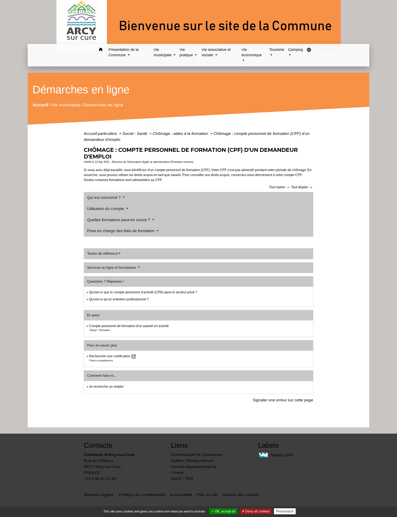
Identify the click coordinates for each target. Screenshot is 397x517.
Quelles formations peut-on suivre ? (119, 220)
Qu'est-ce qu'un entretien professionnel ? (119, 299)
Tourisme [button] (276, 50)
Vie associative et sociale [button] (216, 52)
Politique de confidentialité (142, 494)
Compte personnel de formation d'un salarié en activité (129, 326)
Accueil (40, 104)
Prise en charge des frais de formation (121, 231)
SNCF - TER (182, 478)
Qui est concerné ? (104, 197)
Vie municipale (65, 104)
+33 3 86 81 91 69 (100, 478)
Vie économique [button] (252, 52)
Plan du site (207, 494)
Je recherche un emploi (106, 386)
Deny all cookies (257, 511)
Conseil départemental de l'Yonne (193, 469)
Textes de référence (102, 254)
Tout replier (279, 187)
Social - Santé (135, 133)
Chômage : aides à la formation (181, 133)
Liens (179, 445)
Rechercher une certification (112, 356)
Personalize (285, 511)
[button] (100, 50)
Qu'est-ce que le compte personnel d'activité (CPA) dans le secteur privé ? (143, 292)
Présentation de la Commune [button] (124, 52)
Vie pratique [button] (186, 52)
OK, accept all (224, 511)
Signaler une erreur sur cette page (283, 400)
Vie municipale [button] (163, 52)
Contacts (98, 445)
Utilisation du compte (106, 208)
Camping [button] (295, 50)
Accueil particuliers (101, 133)
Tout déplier (302, 187)
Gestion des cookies (241, 494)
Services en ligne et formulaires (112, 268)
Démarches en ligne (103, 104)
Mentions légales (99, 494)
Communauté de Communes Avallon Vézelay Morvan (196, 457)
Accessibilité (181, 494)
